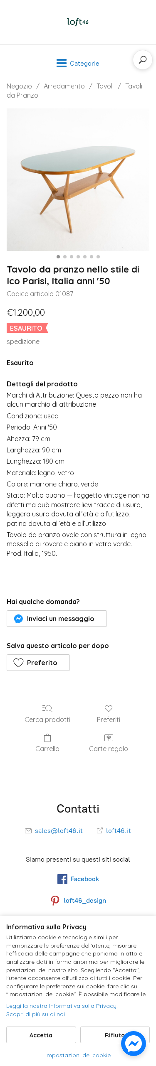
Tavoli (105, 86)
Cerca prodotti (47, 719)
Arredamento (64, 86)
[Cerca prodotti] (143, 60)
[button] (57, 618)
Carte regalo (108, 748)
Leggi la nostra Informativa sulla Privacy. (62, 1006)
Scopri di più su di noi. (36, 1014)
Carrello (47, 748)
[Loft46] (78, 22)
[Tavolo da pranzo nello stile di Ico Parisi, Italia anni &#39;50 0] (78, 179)
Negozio (19, 86)
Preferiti (108, 719)
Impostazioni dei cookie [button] (78, 1055)
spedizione (23, 341)
